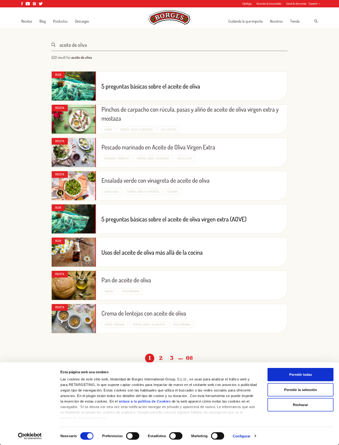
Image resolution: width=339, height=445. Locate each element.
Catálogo (247, 3)
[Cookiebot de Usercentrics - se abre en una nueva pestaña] (30, 436)
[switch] (132, 435)
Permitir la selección (300, 389)
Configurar (241, 436)
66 (189, 358)
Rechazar (300, 405)
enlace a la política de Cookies (145, 401)
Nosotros (276, 21)
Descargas (82, 21)
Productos (60, 21)
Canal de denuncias (296, 3)
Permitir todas (300, 374)
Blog (42, 21)
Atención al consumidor (269, 3)
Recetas (26, 21)
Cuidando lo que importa (245, 21)
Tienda (295, 21)
